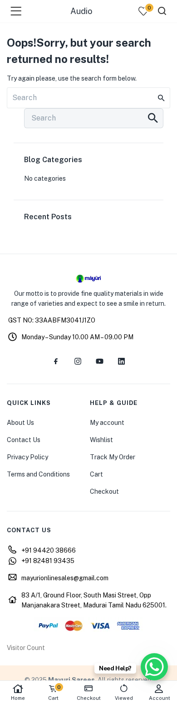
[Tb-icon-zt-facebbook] (56, 361)
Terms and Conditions (38, 474)
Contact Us (23, 439)
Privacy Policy (27, 457)
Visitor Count (26, 647)
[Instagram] (77, 361)
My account (107, 422)
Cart (96, 474)
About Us (20, 422)
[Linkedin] (121, 361)
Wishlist (101, 439)
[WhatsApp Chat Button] (154, 666)
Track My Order (112, 457)
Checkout (104, 491)
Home (18, 698)
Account (159, 698)
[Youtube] (99, 361)
